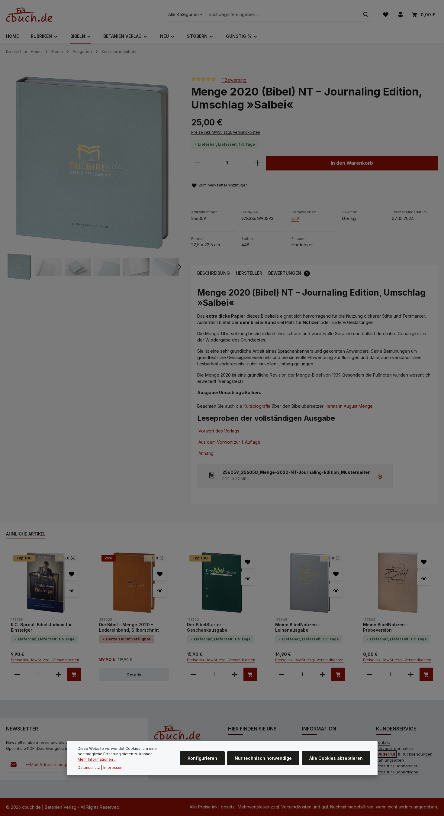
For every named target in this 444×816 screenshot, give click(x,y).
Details (134, 674)
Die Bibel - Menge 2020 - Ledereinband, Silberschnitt (129, 627)
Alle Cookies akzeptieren (336, 758)
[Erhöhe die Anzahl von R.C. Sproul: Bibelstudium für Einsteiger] (58, 674)
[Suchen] (365, 14)
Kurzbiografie (257, 406)
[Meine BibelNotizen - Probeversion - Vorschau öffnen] (424, 578)
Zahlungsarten (390, 760)
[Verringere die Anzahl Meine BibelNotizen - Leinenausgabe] (281, 674)
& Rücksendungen (405, 754)
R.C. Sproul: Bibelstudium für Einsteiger (41, 627)
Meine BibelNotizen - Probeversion (385, 627)
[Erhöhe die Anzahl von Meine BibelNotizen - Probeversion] (410, 674)
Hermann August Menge (349, 406)
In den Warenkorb (352, 163)
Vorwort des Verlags (218, 430)
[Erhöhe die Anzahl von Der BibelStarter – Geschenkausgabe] (234, 674)
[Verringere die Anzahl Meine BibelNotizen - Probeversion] (369, 674)
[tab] (213, 273)
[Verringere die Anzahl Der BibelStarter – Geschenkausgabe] (193, 674)
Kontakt (383, 742)
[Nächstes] (179, 267)
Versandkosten (296, 806)
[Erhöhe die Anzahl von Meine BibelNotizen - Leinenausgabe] (322, 674)
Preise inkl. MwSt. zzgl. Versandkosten (225, 132)
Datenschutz (89, 767)
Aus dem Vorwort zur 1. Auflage (229, 442)
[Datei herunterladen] (380, 476)
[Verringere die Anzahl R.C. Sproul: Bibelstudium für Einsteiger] (17, 674)
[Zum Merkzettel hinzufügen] (72, 574)
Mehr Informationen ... (97, 759)
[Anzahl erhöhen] (257, 163)
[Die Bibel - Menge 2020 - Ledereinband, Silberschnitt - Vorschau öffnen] (159, 590)
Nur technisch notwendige (263, 758)
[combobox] (282, 14)
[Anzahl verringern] (197, 163)
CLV (295, 218)
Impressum (113, 767)
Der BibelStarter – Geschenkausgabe (207, 627)
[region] (92, 178)
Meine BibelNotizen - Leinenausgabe (297, 627)
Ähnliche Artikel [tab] (26, 533)
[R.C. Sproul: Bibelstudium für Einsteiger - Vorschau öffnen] (72, 590)
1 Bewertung (233, 79)
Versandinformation (394, 748)
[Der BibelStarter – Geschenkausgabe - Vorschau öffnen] (248, 578)
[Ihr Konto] (400, 14)
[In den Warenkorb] (74, 674)
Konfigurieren (202, 758)
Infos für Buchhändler (396, 765)
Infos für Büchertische (397, 771)
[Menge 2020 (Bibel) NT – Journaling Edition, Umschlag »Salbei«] (92, 162)
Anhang (206, 453)
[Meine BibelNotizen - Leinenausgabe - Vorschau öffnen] (336, 590)
